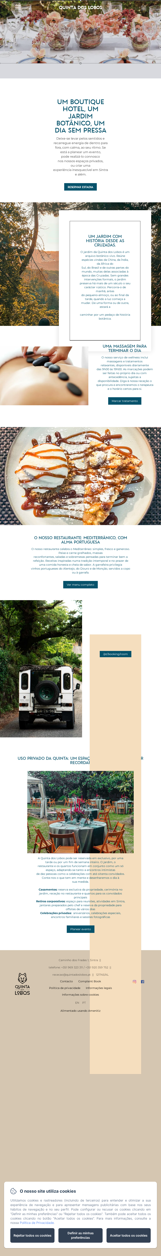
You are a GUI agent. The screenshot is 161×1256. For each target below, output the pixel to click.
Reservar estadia (80, 187)
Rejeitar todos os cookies (32, 1235)
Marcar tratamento (125, 401)
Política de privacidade (64, 988)
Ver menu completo (80, 584)
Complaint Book (89, 981)
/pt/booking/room (115, 654)
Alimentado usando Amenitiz (80, 1010)
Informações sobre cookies (80, 994)
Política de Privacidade (37, 1223)
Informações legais (99, 988)
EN (77, 1002)
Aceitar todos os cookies (128, 1235)
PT (84, 1002)
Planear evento (80, 929)
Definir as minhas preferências (81, 1235)
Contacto (66, 981)
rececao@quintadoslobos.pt (71, 974)
